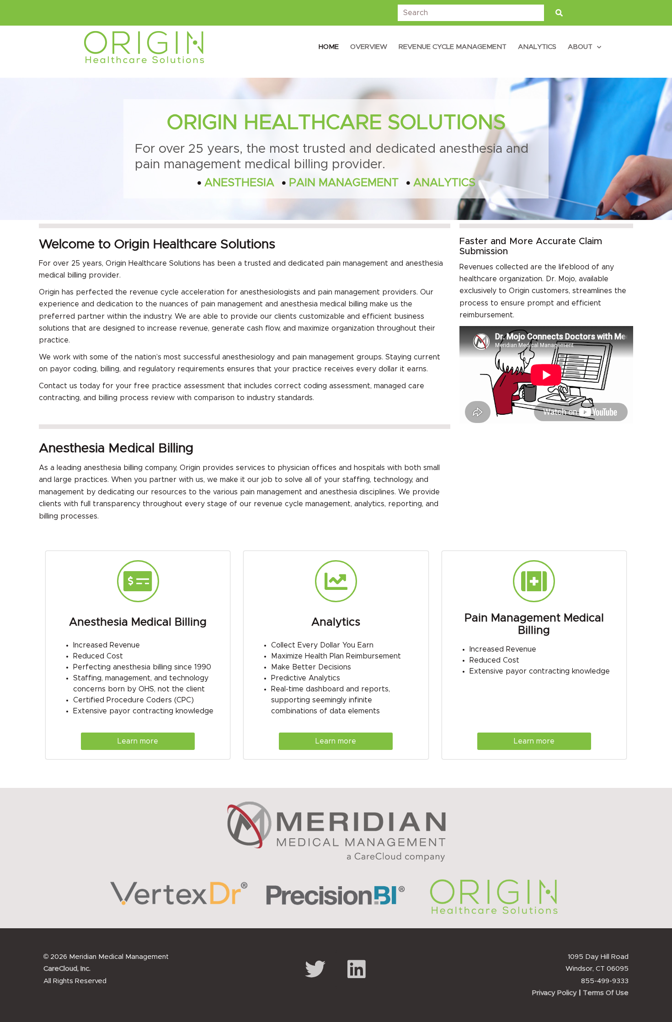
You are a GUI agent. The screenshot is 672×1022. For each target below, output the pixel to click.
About (580, 46)
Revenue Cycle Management (453, 46)
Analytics (537, 46)
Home (329, 46)
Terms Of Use (606, 993)
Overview (368, 46)
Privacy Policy (554, 993)
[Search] (559, 13)
